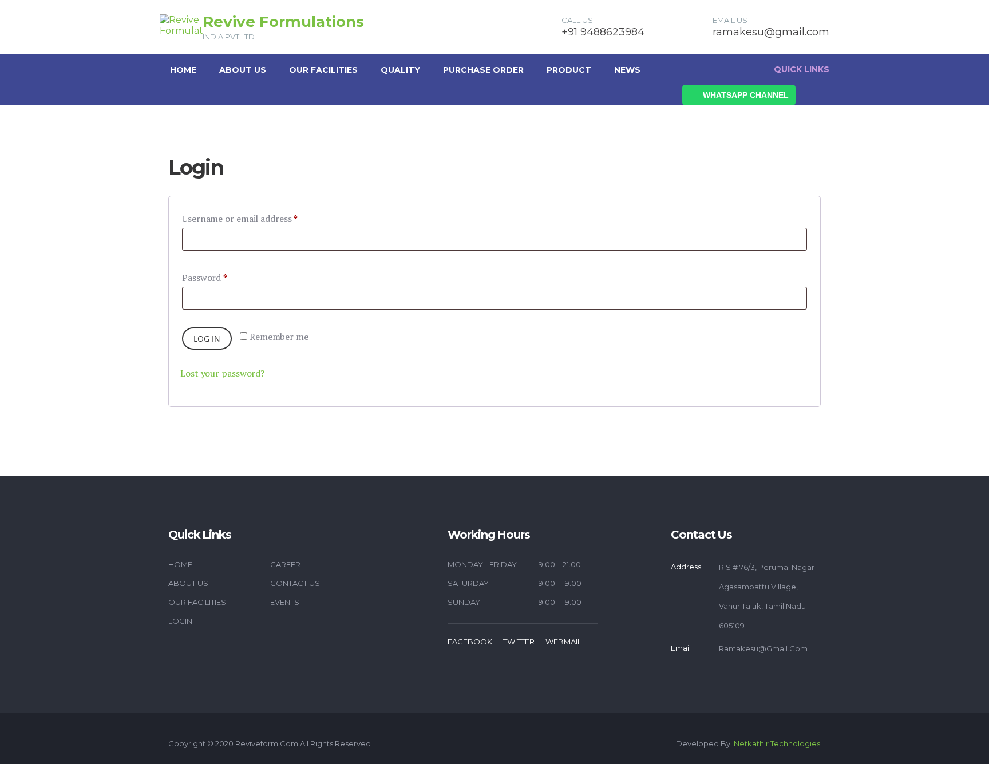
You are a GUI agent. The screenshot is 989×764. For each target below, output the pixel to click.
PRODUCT (569, 70)
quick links (801, 69)
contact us (295, 583)
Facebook (470, 641)
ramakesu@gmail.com (771, 32)
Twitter (519, 641)
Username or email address (240, 218)
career (285, 564)
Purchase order (483, 70)
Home (183, 70)
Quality (400, 70)
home (180, 564)
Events (284, 602)
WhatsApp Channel (746, 95)
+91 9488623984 (602, 32)
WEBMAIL (563, 641)
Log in (206, 338)
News (627, 70)
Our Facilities (323, 70)
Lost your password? (222, 373)
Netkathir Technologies (777, 743)
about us (242, 70)
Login (180, 621)
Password (204, 277)
